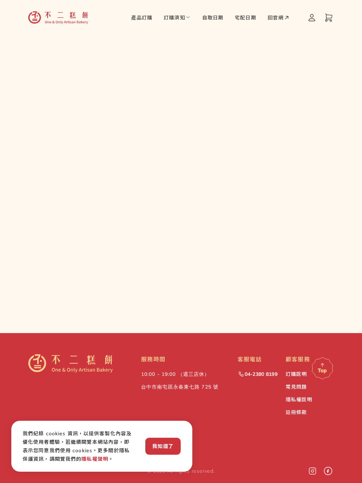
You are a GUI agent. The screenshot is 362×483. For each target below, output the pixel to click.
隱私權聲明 (94, 459)
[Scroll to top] (322, 369)
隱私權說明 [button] (299, 399)
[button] (58, 17)
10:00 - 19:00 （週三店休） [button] (175, 374)
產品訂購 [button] (141, 17)
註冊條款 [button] (296, 412)
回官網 (276, 17)
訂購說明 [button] (296, 374)
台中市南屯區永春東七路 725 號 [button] (179, 387)
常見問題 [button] (296, 387)
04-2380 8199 (261, 374)
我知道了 (163, 446)
